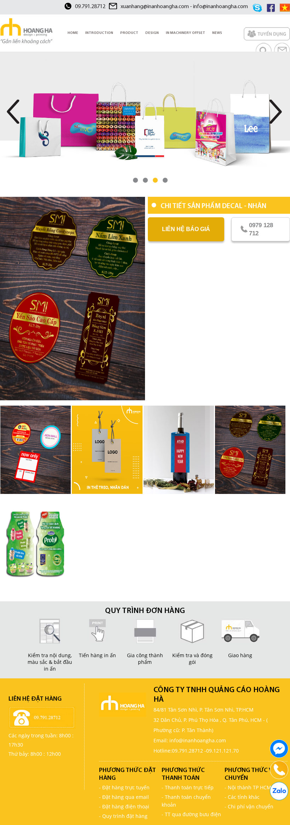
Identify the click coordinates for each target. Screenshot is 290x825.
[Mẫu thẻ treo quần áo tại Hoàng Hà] (107, 450)
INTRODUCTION (99, 33)
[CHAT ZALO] (279, 791)
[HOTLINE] (279, 770)
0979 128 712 (261, 229)
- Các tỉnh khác (242, 797)
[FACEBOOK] (279, 748)
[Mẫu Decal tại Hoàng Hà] (35, 450)
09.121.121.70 (222, 750)
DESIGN (152, 33)
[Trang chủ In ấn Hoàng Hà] (26, 31)
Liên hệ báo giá (186, 229)
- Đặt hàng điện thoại (124, 806)
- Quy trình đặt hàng (123, 816)
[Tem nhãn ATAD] (179, 450)
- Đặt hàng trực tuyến (124, 787)
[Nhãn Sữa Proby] (35, 542)
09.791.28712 (90, 7)
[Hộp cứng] (145, 120)
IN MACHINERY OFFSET (185, 33)
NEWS (217, 33)
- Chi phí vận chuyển (249, 806)
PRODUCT (129, 33)
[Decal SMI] (72, 298)
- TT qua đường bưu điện (191, 814)
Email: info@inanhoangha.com (189, 740)
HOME (73, 33)
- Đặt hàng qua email (124, 797)
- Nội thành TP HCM (248, 787)
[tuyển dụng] (267, 35)
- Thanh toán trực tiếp (188, 787)
